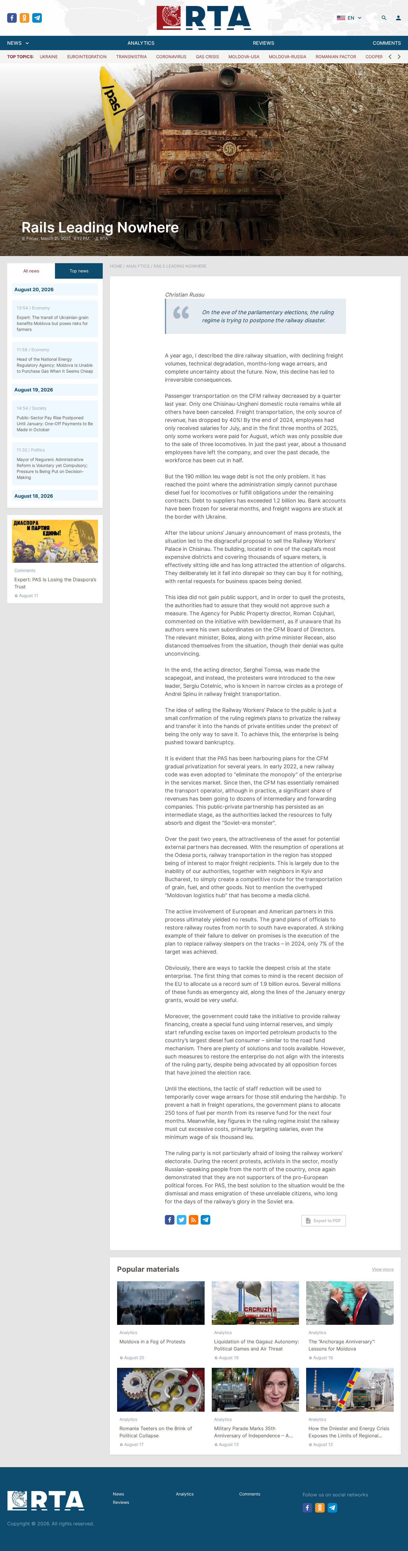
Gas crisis (207, 56)
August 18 (323, 1357)
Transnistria (131, 56)
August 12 (323, 1444)
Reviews (121, 1502)
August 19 (229, 1357)
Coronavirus (171, 56)
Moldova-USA (243, 56)
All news (31, 270)
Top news (79, 270)
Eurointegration (87, 56)
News (118, 1493)
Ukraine (49, 56)
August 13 (229, 1444)
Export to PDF (327, 1220)
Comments (24, 570)
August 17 (134, 1444)
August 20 (134, 1357)
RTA (104, 238)
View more (383, 1269)
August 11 (28, 595)
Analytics (138, 266)
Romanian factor (336, 56)
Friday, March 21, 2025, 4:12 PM (58, 238)
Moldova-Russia (287, 56)
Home (116, 266)
